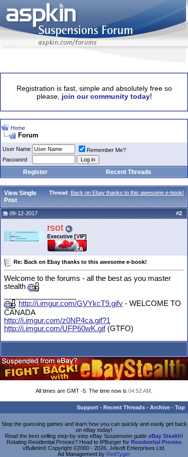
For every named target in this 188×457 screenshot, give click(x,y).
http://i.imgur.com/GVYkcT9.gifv (71, 303)
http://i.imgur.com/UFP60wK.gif (54, 329)
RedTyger (118, 454)
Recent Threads (128, 172)
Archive (160, 407)
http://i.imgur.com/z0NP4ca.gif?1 (57, 321)
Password (15, 160)
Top (180, 407)
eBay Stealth (164, 436)
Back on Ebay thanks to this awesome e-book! (127, 193)
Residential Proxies (156, 442)
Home (18, 128)
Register (35, 172)
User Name (17, 149)
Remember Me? (106, 150)
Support (87, 407)
